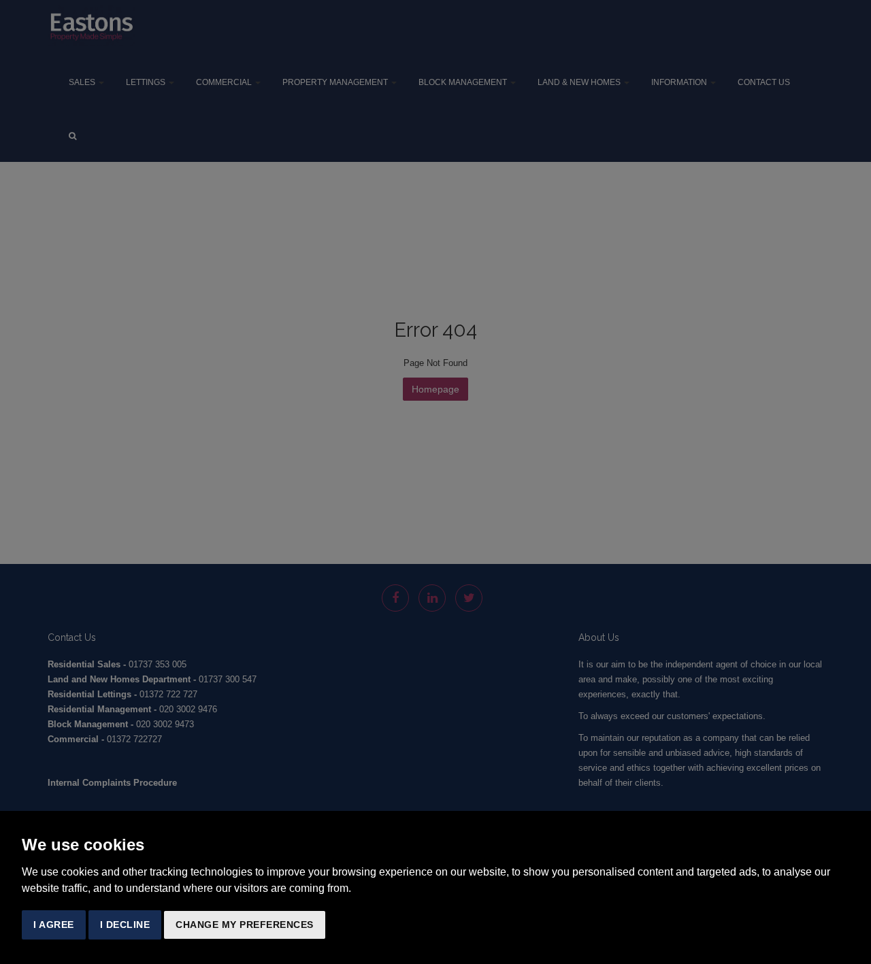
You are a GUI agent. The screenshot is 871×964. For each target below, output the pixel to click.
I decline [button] (125, 924)
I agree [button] (53, 924)
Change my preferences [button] (245, 924)
